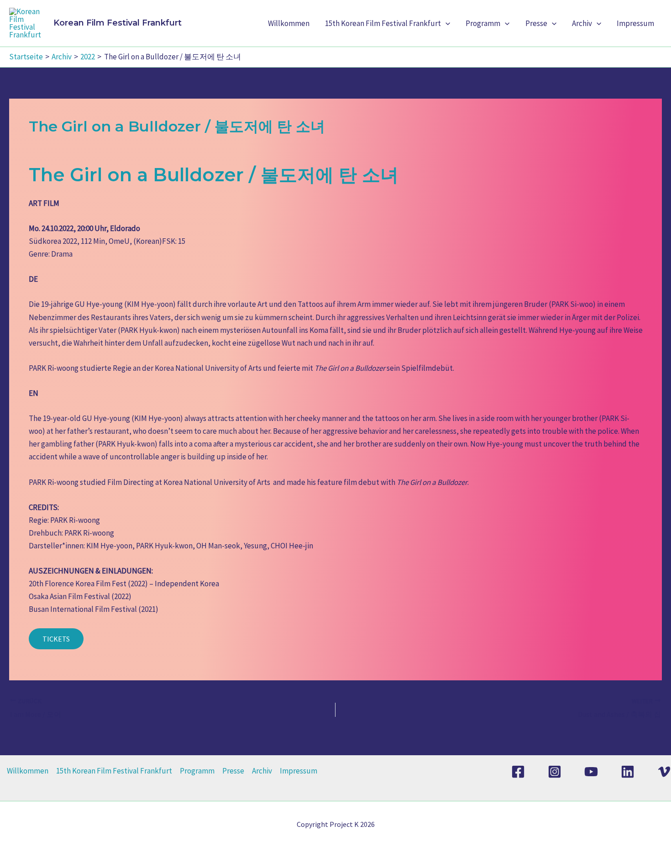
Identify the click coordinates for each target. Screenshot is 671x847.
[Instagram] (554, 772)
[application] (445, 23)
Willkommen (288, 23)
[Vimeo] (664, 772)
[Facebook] (518, 772)
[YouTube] (591, 772)
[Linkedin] (627, 772)
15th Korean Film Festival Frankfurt (383, 23)
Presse (536, 23)
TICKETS (56, 638)
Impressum (635, 23)
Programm (483, 23)
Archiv (582, 23)
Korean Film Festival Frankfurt (117, 23)
